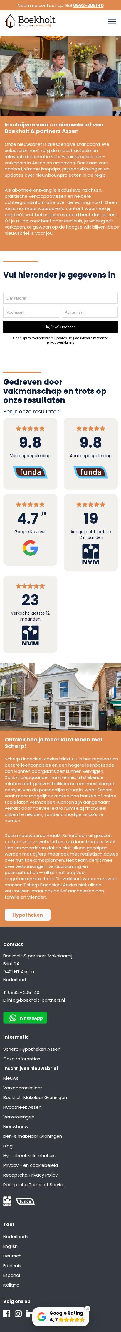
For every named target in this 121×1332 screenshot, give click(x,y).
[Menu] (112, 22)
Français (12, 1265)
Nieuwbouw (15, 1126)
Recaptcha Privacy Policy (30, 1175)
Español (11, 1275)
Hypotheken (27, 915)
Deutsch (12, 1256)
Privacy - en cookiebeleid (30, 1165)
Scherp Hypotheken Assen (31, 1049)
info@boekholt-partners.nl (36, 1000)
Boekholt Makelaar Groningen (35, 1097)
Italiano (11, 1285)
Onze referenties (21, 1059)
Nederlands (15, 1236)
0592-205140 (88, 5)
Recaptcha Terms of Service (34, 1184)
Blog (8, 1146)
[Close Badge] (87, 1309)
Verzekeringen (18, 1117)
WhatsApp (31, 1018)
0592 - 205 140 (23, 992)
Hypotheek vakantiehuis (29, 1155)
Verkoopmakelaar (22, 1088)
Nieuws (11, 1078)
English (10, 1246)
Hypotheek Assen (22, 1107)
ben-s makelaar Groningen (32, 1136)
